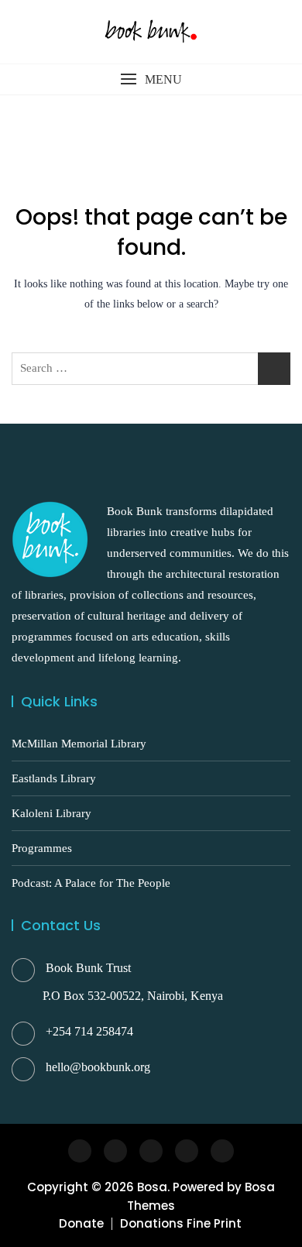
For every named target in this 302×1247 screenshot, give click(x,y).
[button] (151, 79)
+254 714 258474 (89, 1031)
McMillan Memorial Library (79, 743)
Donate (81, 1223)
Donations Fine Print (181, 1223)
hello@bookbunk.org (98, 1067)
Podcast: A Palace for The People (91, 883)
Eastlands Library (54, 778)
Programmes (42, 848)
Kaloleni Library (51, 813)
